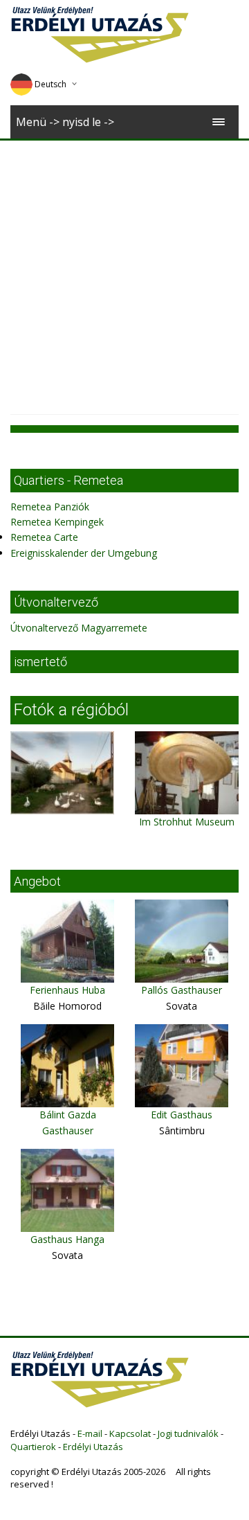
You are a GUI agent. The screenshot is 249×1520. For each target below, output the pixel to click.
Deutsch (50, 84)
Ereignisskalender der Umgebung (83, 553)
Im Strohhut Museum (186, 821)
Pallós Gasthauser (181, 989)
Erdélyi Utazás (93, 1446)
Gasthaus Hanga (67, 1239)
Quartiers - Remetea (68, 480)
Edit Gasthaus (181, 1114)
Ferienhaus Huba (67, 989)
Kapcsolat (130, 1433)
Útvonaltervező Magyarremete (78, 627)
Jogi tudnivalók (188, 1433)
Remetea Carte (44, 537)
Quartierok (33, 1446)
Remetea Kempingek (57, 521)
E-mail (89, 1433)
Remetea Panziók (49, 506)
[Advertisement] (124, 272)
